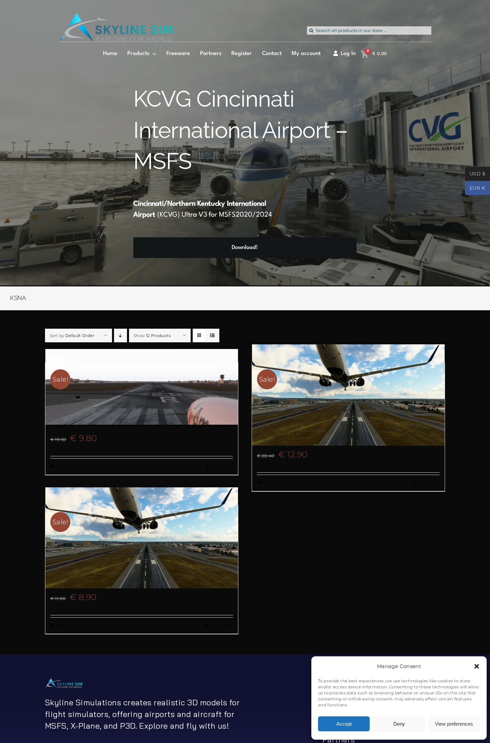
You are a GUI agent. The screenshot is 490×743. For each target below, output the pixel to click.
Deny (399, 724)
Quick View (221, 466)
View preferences (454, 724)
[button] (476, 666)
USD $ (475, 174)
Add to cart (66, 466)
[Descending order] (120, 335)
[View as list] (212, 335)
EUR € (475, 188)
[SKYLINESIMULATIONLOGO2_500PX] (116, 17)
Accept (344, 724)
